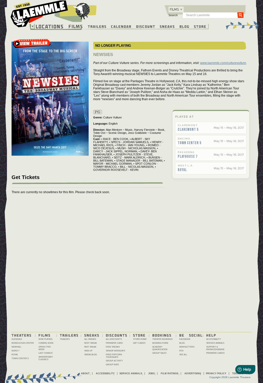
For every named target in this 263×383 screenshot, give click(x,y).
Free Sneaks (113, 347)
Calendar (121, 26)
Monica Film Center (23, 343)
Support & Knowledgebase (215, 348)
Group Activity (114, 361)
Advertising (192, 373)
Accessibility (213, 339)
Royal (182, 170)
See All (183, 354)
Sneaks (167, 26)
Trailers (97, 26)
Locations (50, 26)
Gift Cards (139, 343)
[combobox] (176, 9)
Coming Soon (46, 343)
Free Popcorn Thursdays (114, 355)
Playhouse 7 (188, 157)
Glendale (17, 339)
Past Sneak (90, 347)
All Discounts (114, 339)
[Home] (54, 15)
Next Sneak (90, 343)
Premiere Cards (215, 353)
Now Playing (45, 339)
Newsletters (186, 347)
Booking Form (160, 343)
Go (240, 15)
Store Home (140, 339)
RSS (181, 351)
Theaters (22, 335)
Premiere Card (114, 343)
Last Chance (46, 353)
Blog (185, 26)
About (85, 373)
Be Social (191, 335)
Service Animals (215, 343)
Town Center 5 (189, 143)
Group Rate (112, 364)
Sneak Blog (90, 354)
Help (211, 335)
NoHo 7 (15, 351)
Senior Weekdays (115, 351)
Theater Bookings (162, 339)
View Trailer (32, 45)
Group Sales (159, 353)
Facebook (184, 339)
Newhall (16, 347)
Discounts (116, 335)
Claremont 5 (188, 130)
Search (173, 15)
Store (200, 26)
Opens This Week (45, 348)
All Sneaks (90, 339)
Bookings (162, 335)
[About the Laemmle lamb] (82, 11)
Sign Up (88, 351)
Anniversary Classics (46, 358)
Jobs (151, 373)
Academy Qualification (159, 348)
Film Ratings (169, 373)
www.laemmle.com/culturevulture (223, 63)
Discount (145, 26)
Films (76, 25)
